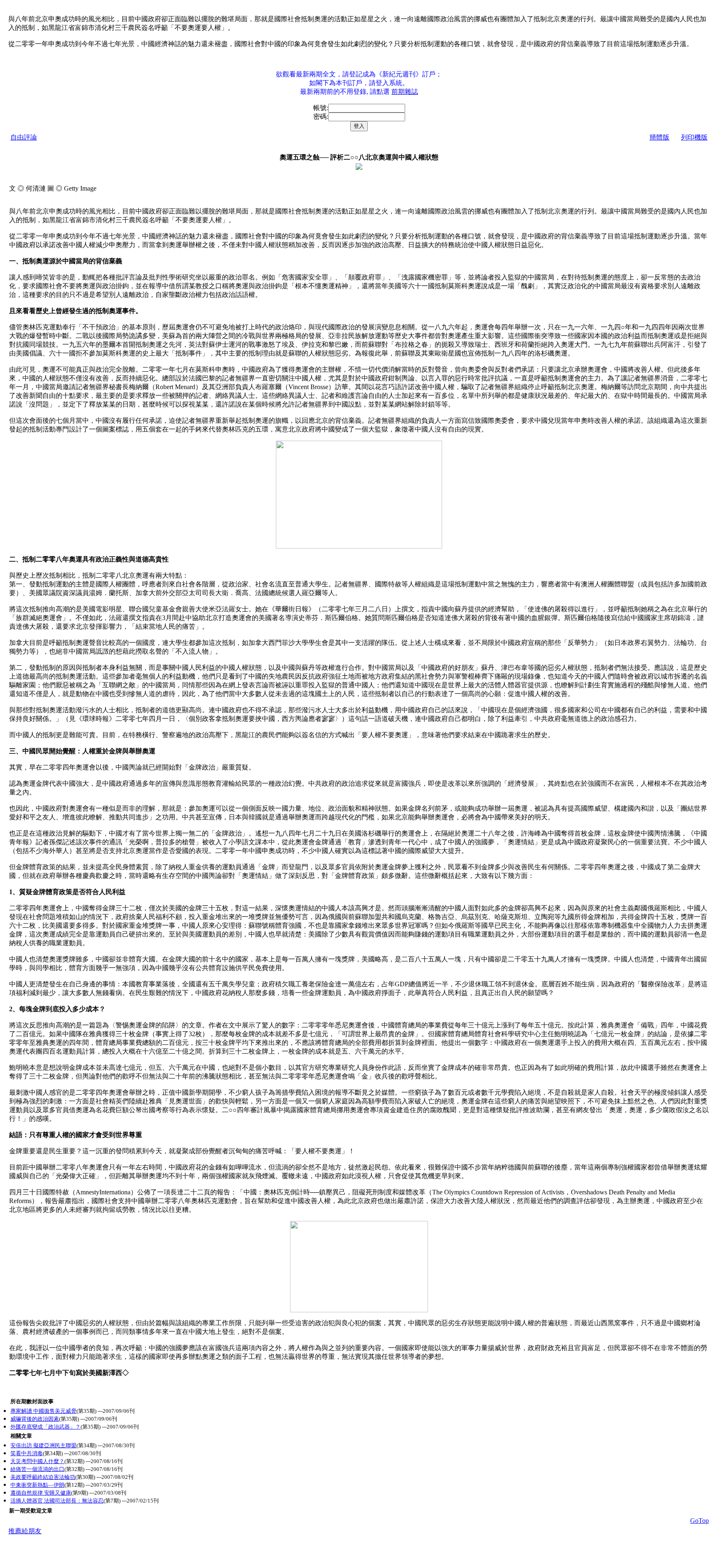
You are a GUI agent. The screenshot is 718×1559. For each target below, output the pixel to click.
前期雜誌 (404, 91)
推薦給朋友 (25, 1530)
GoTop (699, 1520)
